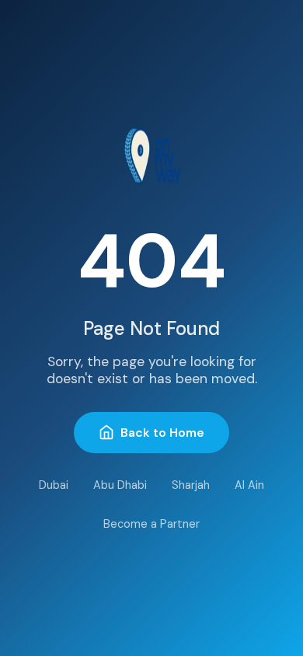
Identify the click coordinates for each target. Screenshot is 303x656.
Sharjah (191, 485)
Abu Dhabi (120, 485)
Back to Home (162, 432)
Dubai (53, 485)
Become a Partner (151, 524)
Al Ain (249, 485)
